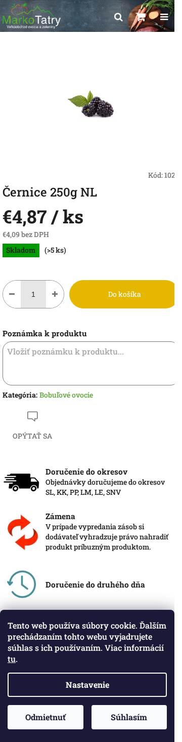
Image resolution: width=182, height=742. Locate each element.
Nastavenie (87, 684)
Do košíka (124, 294)
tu (12, 658)
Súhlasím (129, 717)
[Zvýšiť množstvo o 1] (55, 294)
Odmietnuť (45, 717)
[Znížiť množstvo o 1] (12, 294)
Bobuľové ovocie (66, 395)
